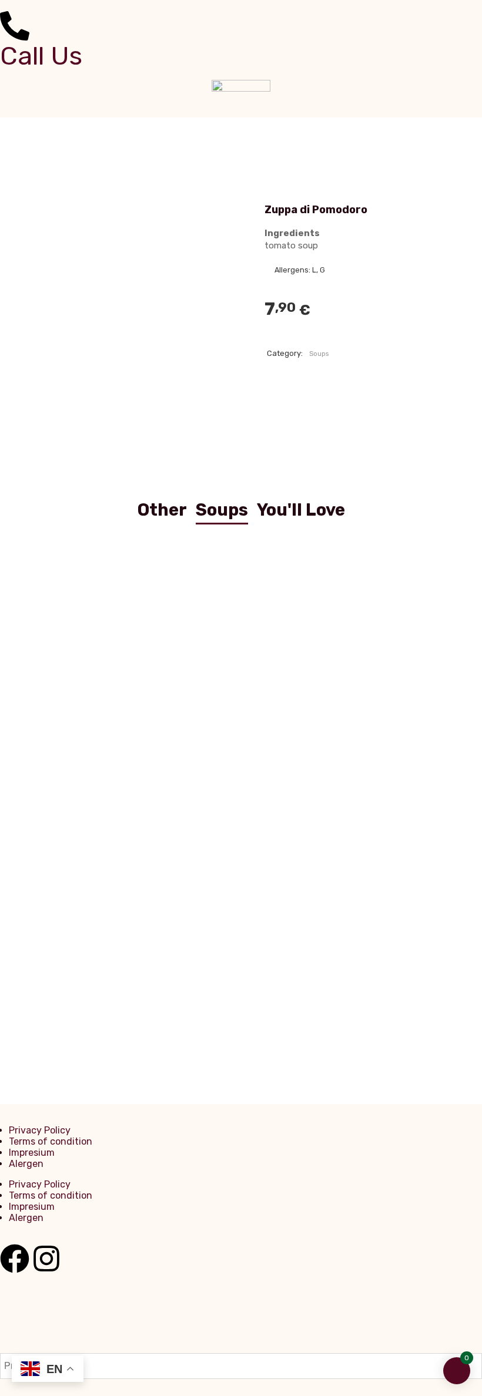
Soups (319, 354)
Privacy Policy (40, 1130)
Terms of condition (50, 1141)
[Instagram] (46, 1258)
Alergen (26, 1163)
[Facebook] (14, 1258)
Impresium (32, 1152)
